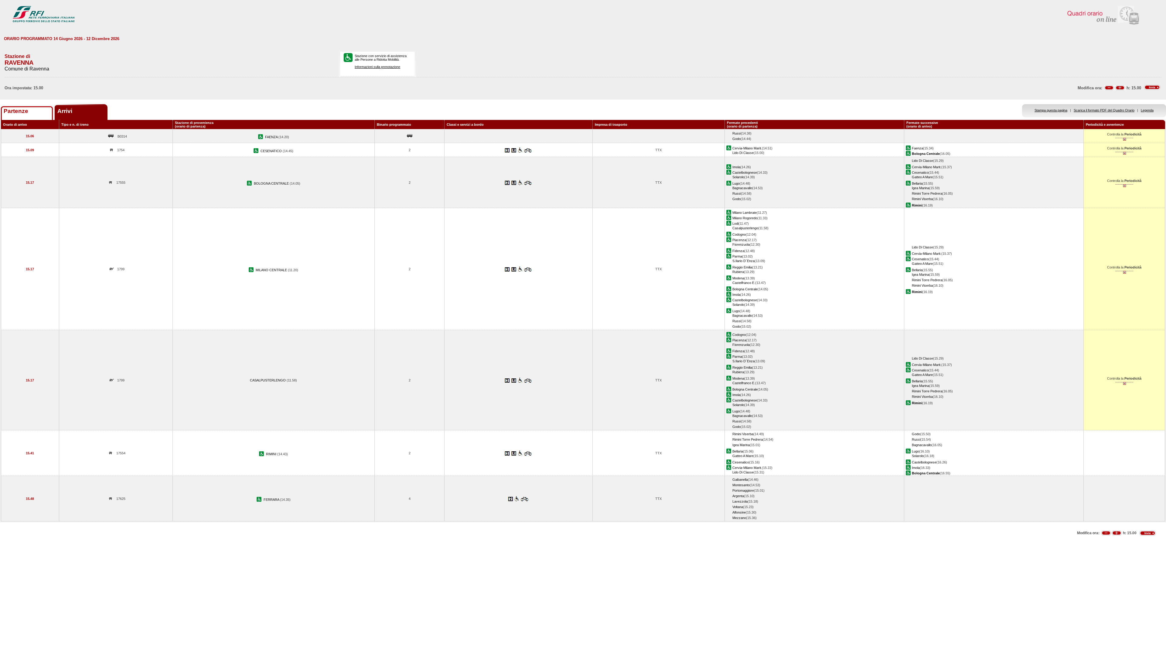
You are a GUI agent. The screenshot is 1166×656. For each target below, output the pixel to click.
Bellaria (917, 183)
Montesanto (741, 485)
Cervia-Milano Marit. (747, 148)
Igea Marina (920, 188)
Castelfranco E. (743, 283)
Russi (736, 133)
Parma (737, 256)
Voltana (737, 507)
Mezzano (739, 518)
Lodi (735, 223)
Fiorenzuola (741, 244)
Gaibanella (740, 479)
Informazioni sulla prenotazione (377, 67)
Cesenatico (920, 172)
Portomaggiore (743, 490)
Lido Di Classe (743, 153)
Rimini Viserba (922, 199)
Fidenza (738, 251)
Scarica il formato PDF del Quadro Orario (1104, 110)
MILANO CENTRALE (272, 270)
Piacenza (739, 240)
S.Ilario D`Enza (743, 261)
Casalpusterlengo (745, 228)
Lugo (736, 183)
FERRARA (272, 499)
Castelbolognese (744, 172)
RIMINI (271, 454)
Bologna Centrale (745, 289)
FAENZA (271, 137)
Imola (736, 167)
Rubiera (738, 272)
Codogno (739, 234)
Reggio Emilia (742, 267)
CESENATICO (272, 151)
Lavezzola (740, 501)
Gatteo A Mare (922, 177)
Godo (736, 139)
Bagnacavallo (742, 188)
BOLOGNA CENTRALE (272, 183)
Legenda (1147, 110)
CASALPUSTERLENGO (268, 380)
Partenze (16, 111)
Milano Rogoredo (744, 218)
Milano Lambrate (744, 212)
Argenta (738, 496)
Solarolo (738, 177)
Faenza (917, 148)
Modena (738, 278)
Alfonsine (739, 512)
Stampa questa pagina (1051, 110)
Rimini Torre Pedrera (927, 193)
